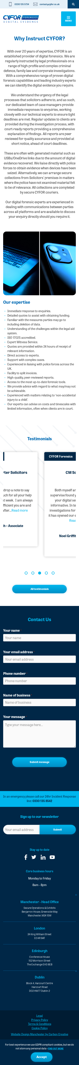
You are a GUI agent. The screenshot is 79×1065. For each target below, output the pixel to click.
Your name (12, 630)
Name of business (17, 695)
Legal (39, 1016)
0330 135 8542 (42, 801)
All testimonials (40, 589)
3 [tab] (39, 573)
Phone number (15, 673)
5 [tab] (53, 573)
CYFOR (21, 19)
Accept (41, 1056)
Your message (15, 717)
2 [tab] (32, 573)
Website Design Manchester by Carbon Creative (39, 1034)
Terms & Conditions (39, 1024)
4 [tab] (46, 573)
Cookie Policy (40, 1028)
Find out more (56, 1048)
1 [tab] (26, 573)
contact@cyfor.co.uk (49, 4)
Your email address (19, 652)
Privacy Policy (39, 1020)
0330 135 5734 (22, 4)
